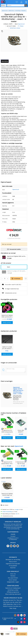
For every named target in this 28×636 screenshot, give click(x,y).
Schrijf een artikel (13, 590)
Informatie (13, 557)
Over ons (13, 574)
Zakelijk (13, 534)
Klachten (13, 567)
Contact (12, 536)
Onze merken (13, 580)
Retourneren (13, 561)
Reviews (12, 576)
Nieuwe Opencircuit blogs (13, 598)
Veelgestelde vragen (13, 582)
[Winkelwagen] (24, 2)
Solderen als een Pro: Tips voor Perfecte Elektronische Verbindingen (13, 600)
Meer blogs (13, 608)
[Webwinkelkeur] (14, 628)
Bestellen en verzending (13, 559)
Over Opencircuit (13, 571)
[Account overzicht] (20, 2)
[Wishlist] (15, 2)
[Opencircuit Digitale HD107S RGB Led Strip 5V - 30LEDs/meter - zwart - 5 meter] (7, 395)
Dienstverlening (13, 585)
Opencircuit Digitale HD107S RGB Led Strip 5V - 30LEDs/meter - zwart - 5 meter (18, 390)
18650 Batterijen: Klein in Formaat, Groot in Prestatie (13, 604)
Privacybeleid (13, 565)
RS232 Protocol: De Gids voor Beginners (13, 606)
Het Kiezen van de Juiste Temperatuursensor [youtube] (13, 602)
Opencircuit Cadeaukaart (13, 588)
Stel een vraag (10, 368)
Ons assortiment (13, 578)
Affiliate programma (13, 592)
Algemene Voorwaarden (13, 563)
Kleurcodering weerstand (13, 594)
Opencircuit (15, 189)
